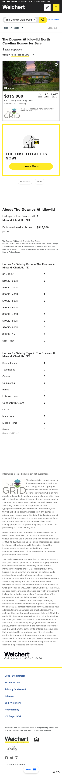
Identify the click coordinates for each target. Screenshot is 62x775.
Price (5, 27)
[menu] (56, 7)
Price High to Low (20, 54)
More (16, 27)
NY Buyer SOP (13, 716)
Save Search (52, 19)
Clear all (52, 27)
